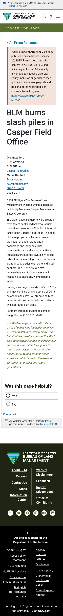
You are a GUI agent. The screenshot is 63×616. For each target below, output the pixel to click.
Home (9, 27)
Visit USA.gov (41, 610)
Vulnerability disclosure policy (44, 580)
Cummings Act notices (45, 592)
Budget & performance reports (17, 592)
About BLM (19, 470)
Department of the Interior (30, 542)
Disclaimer (42, 564)
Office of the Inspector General (14, 579)
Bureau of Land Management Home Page (24, 16)
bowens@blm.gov (17, 184)
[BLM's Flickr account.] (44, 513)
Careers (21, 476)
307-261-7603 (15, 188)
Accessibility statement (18, 558)
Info (17, 27)
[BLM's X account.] (10, 513)
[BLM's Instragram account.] (35, 513)
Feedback (43, 481)
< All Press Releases (22, 43)
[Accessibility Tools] (51, 16)
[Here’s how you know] (31, 4)
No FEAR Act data (14, 571)
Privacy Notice (10, 414)
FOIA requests (17, 565)
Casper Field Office (18, 170)
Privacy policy (45, 570)
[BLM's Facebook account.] (27, 513)
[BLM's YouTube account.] (19, 513)
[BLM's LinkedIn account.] (52, 513)
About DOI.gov (16, 550)
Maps (23, 489)
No (14, 404)
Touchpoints (47, 424)
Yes (14, 395)
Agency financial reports (41, 554)
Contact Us (19, 482)
